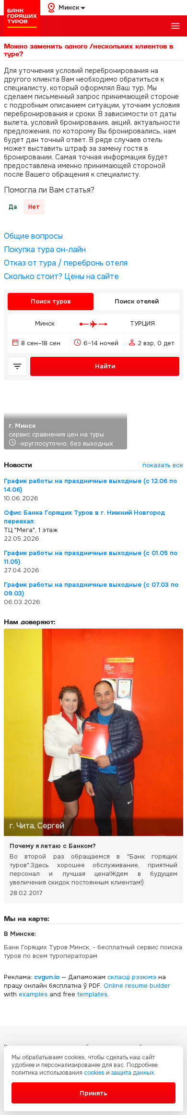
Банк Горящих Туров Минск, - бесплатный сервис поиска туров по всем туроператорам (93, 951)
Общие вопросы (33, 236)
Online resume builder (137, 986)
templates (92, 994)
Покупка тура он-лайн (45, 250)
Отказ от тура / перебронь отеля (66, 263)
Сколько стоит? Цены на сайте (61, 276)
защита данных (132, 1073)
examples (33, 994)
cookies (94, 1073)
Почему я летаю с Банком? (53, 846)
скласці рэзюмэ (131, 977)
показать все (162, 465)
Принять (93, 1093)
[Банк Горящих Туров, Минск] (22, 18)
